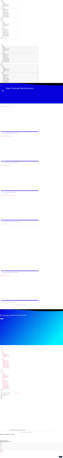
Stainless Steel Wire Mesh (6, 36)
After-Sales (4, 6)
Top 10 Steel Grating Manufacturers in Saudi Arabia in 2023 (11, 221)
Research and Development (6, 4)
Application (4, 3)
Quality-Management (5, 24)
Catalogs (4, 2)
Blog (1, 37)
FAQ (3, 72)
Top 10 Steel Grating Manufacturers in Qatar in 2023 (10, 272)
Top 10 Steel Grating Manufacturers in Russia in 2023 (10, 133)
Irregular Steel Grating (5, 15)
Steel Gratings (4, 28)
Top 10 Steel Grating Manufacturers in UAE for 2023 (10, 162)
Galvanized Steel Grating (6, 9)
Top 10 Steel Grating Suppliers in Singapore (8, 192)
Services (2, 21)
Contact (2, 18)
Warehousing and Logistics (6, 25)
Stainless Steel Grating (5, 10)
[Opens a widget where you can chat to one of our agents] (60, 457)
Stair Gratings (4, 11)
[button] (9, 19)
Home (2, 349)
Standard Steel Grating (5, 31)
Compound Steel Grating (6, 35)
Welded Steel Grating (5, 32)
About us (2, 20)
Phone (1, 444)
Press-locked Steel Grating (6, 14)
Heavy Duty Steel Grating (6, 13)
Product (2, 8)
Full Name (1, 442)
